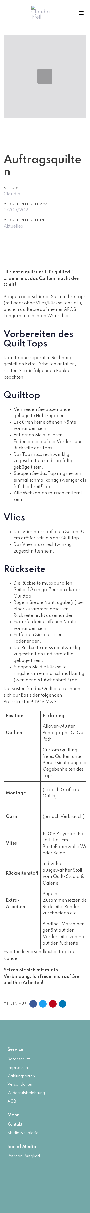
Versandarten (21, 1085)
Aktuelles (13, 226)
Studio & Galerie (23, 1133)
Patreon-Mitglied (24, 1156)
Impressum (18, 1068)
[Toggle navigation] (76, 13)
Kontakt (15, 1125)
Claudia (12, 194)
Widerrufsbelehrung (26, 1093)
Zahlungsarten (21, 1076)
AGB (12, 1102)
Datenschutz (19, 1059)
